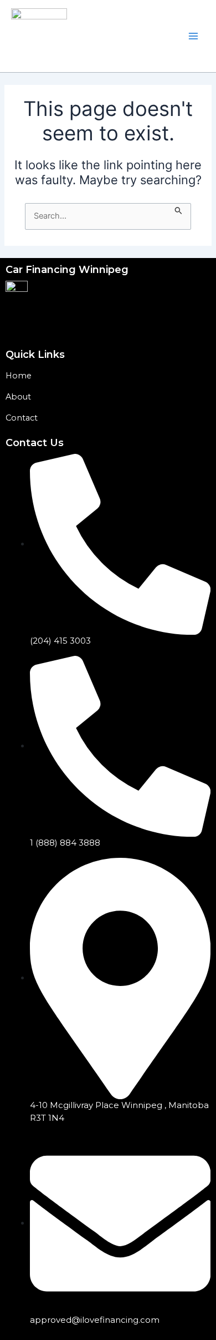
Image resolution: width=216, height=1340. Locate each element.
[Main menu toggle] (193, 36)
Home (19, 376)
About (18, 397)
